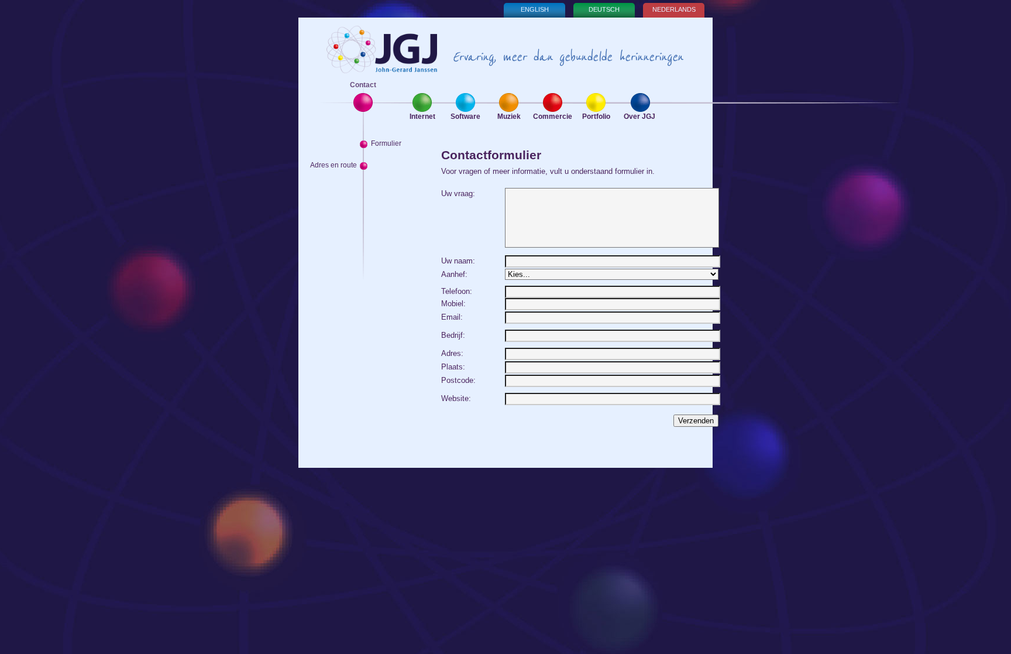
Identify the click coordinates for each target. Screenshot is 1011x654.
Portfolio (596, 116)
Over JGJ (639, 116)
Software (465, 116)
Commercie (552, 116)
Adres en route (333, 165)
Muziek (509, 116)
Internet (422, 116)
